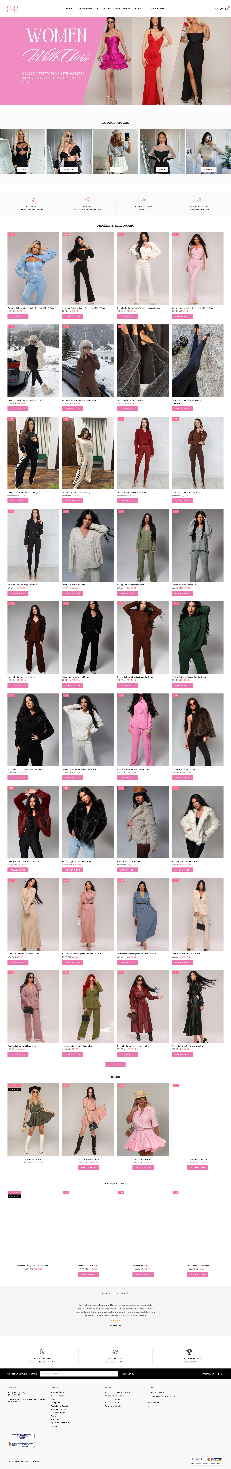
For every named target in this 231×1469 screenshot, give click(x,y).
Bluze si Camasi (58, 1412)
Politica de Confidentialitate (117, 1392)
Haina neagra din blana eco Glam (77, 861)
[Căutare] (216, 8)
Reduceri (139, 8)
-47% (121, 419)
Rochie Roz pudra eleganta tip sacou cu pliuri (81, 954)
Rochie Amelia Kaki (33, 1159)
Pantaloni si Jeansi (59, 1406)
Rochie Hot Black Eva (198, 1159)
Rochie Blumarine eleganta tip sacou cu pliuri (136, 954)
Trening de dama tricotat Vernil (130, 585)
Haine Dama (85, 8)
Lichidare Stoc (157, 8)
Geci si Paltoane (58, 1396)
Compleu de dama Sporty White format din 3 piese (138, 308)
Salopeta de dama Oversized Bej (76, 492)
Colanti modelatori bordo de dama (132, 492)
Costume (55, 1426)
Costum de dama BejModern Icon (186, 954)
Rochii (54, 1399)
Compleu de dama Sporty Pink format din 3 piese (192, 308)
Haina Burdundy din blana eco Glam (23, 861)
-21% (175, 1192)
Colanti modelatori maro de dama (186, 492)
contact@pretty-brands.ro (163, 1396)
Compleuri (56, 1402)
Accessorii (103, 8)
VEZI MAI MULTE (115, 1065)
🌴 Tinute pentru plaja (60, 1422)
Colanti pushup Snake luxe (143, 1266)
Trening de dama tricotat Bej (74, 585)
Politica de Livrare (113, 1399)
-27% (175, 880)
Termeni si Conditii (113, 1406)
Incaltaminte (122, 8)
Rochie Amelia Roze (143, 1159)
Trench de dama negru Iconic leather (188, 1046)
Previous (3, 1128)
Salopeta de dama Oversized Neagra (23, 492)
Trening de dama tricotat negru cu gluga (25, 769)
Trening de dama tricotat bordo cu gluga (135, 677)
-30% (11, 327)
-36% (121, 1085)
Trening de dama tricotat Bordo (21, 677)
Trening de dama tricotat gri (184, 585)
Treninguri (55, 1419)
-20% (66, 511)
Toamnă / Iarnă (58, 1392)
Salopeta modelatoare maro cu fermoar (79, 400)
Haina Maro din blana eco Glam (185, 769)
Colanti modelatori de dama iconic (187, 400)
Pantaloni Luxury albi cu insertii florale (33, 1266)
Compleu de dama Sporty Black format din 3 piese (83, 308)
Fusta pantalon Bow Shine (198, 1266)
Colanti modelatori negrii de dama (22, 585)
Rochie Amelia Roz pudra (88, 1159)
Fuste (53, 1416)
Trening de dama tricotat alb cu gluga (79, 769)
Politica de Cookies (113, 1396)
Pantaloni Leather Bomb (88, 1266)
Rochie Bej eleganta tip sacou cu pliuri (24, 954)
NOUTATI (70, 8)
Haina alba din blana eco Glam (185, 861)
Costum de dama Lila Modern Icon (22, 1046)
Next (228, 1128)
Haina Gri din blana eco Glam (129, 861)
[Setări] (221, 8)
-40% (121, 327)
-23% (176, 1085)
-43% (11, 419)
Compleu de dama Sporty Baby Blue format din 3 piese (30, 308)
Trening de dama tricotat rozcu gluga (133, 769)
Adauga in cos (19, 316)
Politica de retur (112, 1402)
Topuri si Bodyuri (58, 1409)
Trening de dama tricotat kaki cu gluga (189, 677)
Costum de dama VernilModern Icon (77, 1046)
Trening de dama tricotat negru (75, 677)
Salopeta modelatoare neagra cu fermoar (25, 400)
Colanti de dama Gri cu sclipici (130, 400)
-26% (11, 234)
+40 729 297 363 (158, 1392)
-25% (176, 696)
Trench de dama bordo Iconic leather (133, 1046)
